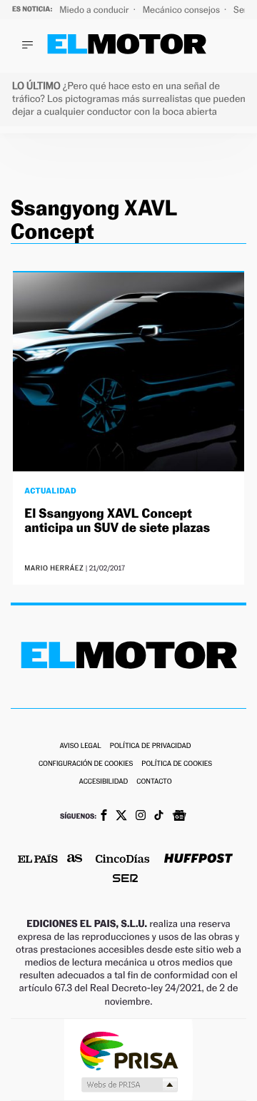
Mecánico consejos (182, 9)
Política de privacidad (150, 746)
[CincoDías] (123, 860)
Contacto (153, 782)
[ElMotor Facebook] (104, 816)
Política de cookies (176, 764)
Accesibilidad (103, 782)
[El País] (37, 860)
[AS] (75, 859)
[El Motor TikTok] (158, 816)
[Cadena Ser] (125, 879)
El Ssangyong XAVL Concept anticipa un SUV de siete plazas (117, 521)
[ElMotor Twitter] (121, 817)
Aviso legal (80, 746)
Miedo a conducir (95, 9)
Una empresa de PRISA (128, 1050)
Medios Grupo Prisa (129, 1084)
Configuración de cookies (86, 764)
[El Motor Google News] (179, 817)
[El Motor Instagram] (141, 816)
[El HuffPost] (198, 860)
